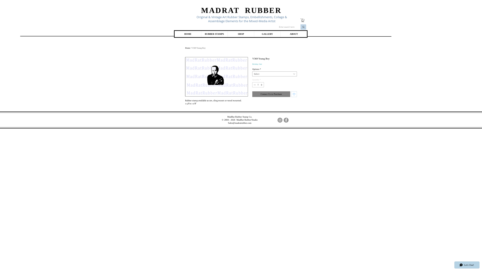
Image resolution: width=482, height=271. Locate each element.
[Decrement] (254, 84)
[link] (303, 20)
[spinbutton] (258, 84)
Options (256, 69)
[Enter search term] (303, 27)
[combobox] (274, 74)
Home (187, 48)
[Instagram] (280, 120)
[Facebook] (286, 120)
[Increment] (261, 84)
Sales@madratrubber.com (239, 123)
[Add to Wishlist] (294, 94)
